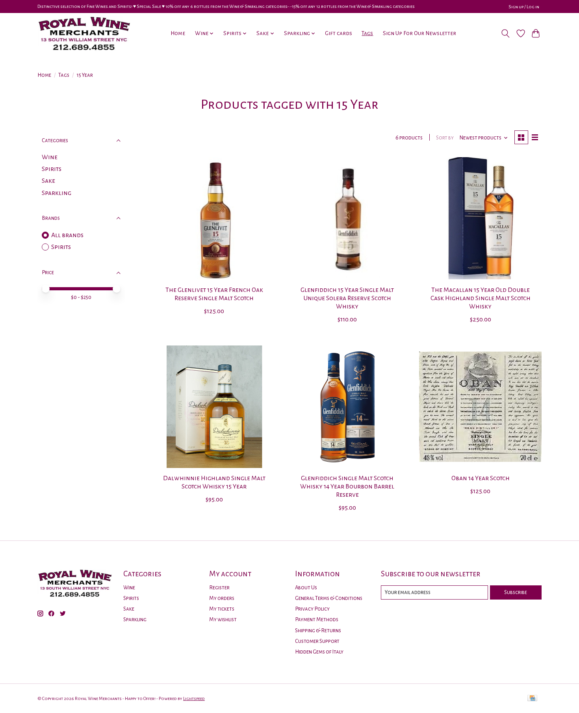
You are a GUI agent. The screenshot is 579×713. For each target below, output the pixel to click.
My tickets (221, 609)
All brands (67, 235)
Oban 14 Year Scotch (480, 478)
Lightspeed (194, 698)
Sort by (445, 138)
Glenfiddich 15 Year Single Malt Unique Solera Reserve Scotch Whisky (347, 298)
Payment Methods (316, 619)
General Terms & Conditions (328, 598)
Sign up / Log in (523, 6)
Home (178, 33)
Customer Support (317, 641)
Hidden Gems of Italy (319, 652)
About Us (306, 587)
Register (219, 587)
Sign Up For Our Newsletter (419, 33)
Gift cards (338, 33)
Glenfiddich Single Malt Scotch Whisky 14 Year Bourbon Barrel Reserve (347, 486)
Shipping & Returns (318, 630)
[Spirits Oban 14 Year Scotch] (480, 406)
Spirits (51, 169)
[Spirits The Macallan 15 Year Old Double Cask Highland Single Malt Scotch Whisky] (480, 218)
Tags (367, 33)
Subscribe (515, 592)
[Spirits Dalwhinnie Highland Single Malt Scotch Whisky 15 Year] (214, 406)
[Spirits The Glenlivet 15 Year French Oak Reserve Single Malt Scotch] (214, 218)
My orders (221, 598)
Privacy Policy (312, 609)
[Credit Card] (532, 698)
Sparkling (56, 193)
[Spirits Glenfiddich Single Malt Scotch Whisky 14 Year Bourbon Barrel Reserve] (347, 406)
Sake (48, 180)
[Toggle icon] (505, 33)
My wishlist (223, 619)
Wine (50, 157)
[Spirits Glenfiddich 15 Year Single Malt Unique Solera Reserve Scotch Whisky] (347, 218)
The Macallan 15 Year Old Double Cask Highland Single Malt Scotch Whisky (481, 298)
